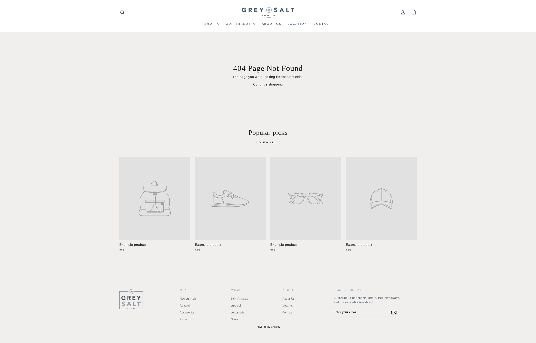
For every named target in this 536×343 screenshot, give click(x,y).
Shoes (183, 319)
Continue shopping (268, 84)
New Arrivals (188, 298)
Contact (322, 23)
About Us (271, 23)
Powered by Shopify (268, 326)
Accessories (187, 312)
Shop (210, 23)
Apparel (185, 305)
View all (268, 142)
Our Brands (239, 23)
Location (297, 23)
